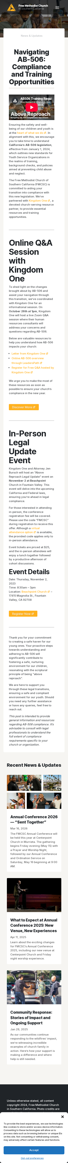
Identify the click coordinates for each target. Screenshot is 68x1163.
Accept (34, 1150)
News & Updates (31, 35)
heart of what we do (30, 133)
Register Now (21, 614)
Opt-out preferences (32, 1158)
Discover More (22, 407)
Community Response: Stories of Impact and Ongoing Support (31, 1017)
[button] (62, 1117)
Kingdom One (38, 200)
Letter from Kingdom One (28, 353)
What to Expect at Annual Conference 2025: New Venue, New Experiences (33, 925)
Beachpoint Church (34, 591)
